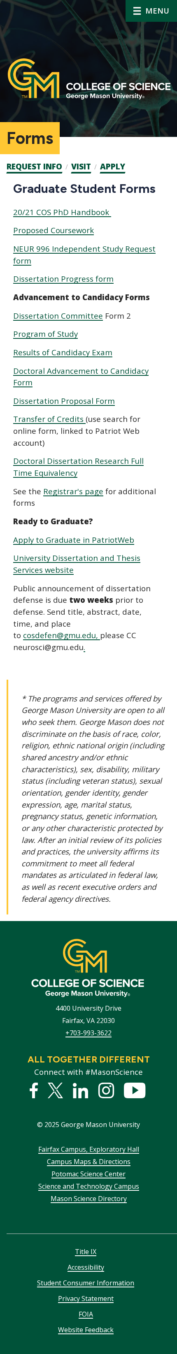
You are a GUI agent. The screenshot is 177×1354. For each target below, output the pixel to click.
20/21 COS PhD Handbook (62, 212)
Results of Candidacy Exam (62, 352)
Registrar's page (73, 491)
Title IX (85, 1251)
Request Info (34, 166)
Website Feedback (86, 1329)
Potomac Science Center (88, 1173)
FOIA (86, 1314)
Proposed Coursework (53, 230)
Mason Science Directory (89, 1198)
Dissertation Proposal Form (64, 401)
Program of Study (45, 334)
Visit (81, 166)
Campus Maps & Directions (88, 1161)
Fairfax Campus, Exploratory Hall (88, 1149)
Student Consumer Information (85, 1282)
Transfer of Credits (49, 419)
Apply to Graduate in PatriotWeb (73, 540)
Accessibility (86, 1267)
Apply (112, 166)
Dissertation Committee (58, 315)
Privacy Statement (86, 1298)
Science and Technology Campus (88, 1186)
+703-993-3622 (88, 1032)
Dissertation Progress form (63, 278)
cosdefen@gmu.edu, (61, 635)
